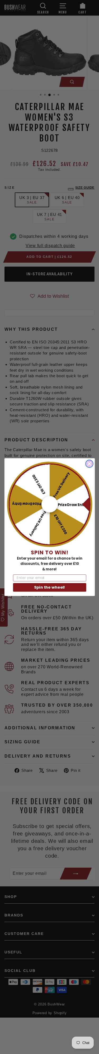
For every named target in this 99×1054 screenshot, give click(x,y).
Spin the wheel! (49, 587)
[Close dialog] (89, 463)
